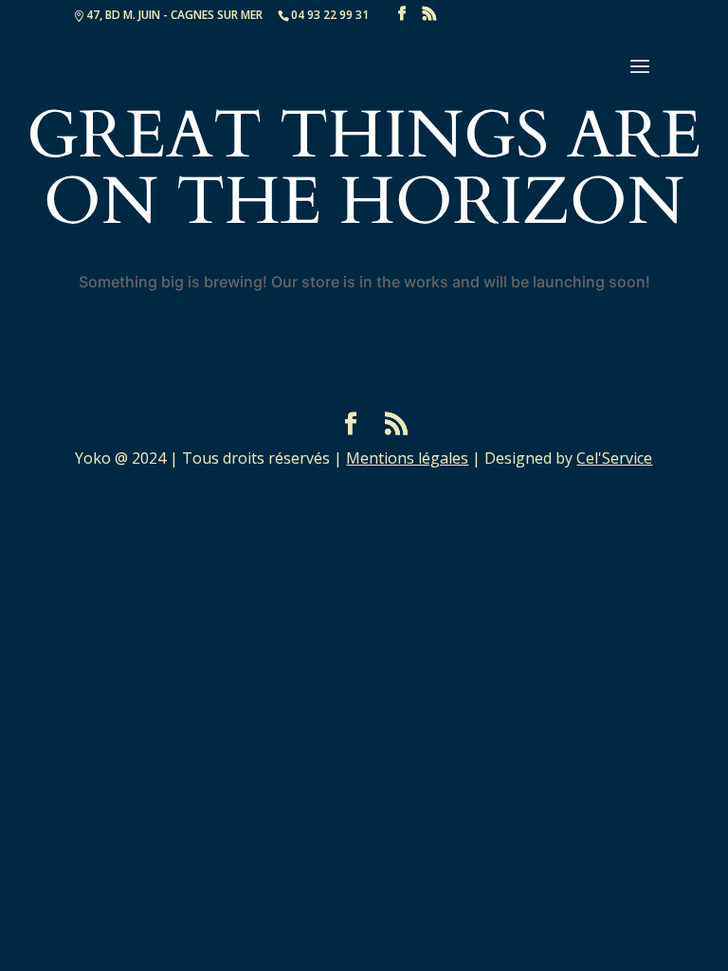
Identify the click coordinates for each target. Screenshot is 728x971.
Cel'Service (614, 458)
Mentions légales (407, 458)
